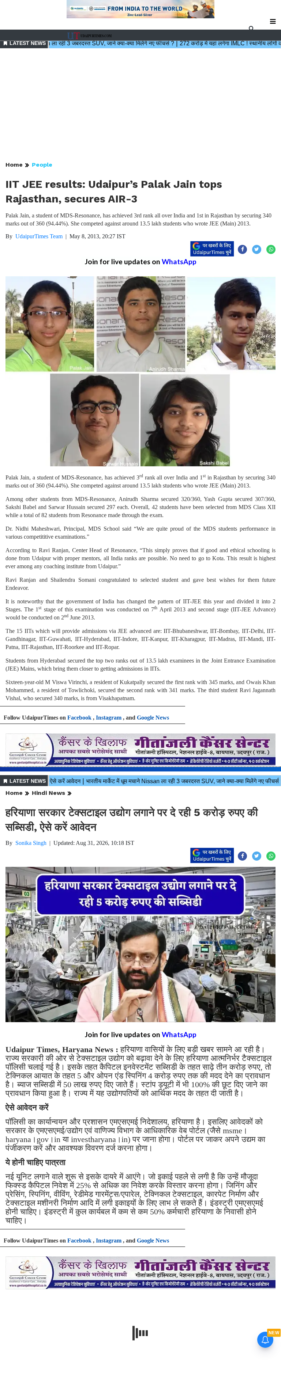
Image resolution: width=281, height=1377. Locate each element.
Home (14, 164)
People (42, 164)
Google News (153, 717)
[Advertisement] (140, 105)
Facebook (79, 717)
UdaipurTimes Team (39, 236)
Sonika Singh (30, 843)
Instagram (108, 717)
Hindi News (48, 792)
